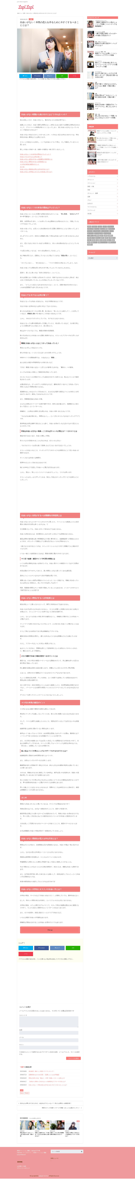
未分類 (89, 213)
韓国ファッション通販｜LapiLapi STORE (28, 1150)
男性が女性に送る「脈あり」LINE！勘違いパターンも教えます (47, 1078)
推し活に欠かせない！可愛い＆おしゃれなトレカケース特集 (106, 139)
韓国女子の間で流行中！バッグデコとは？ (106, 153)
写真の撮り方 (91, 237)
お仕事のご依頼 (21, 1166)
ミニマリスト (105, 231)
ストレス (97, 228)
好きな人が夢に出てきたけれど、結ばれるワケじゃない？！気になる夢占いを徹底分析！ (46, 1103)
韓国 (89, 242)
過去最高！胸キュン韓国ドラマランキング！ (41, 1071)
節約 (101, 240)
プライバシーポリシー (23, 1168)
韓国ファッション (102, 242)
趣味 (113, 240)
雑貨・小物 (91, 186)
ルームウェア (107, 233)
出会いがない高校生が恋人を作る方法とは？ (34, 169)
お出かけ (90, 203)
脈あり (109, 240)
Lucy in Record (21, 1154)
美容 (89, 190)
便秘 (105, 235)
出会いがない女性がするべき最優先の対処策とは (36, 159)
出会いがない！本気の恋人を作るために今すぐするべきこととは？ (48, 1085)
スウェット (110, 226)
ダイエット (91, 179)
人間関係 (97, 235)
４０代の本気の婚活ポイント (29, 164)
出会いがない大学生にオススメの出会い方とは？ (36, 172)
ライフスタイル (92, 207)
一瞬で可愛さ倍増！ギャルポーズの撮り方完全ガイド (106, 161)
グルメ (89, 200)
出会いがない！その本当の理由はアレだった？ (35, 154)
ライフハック (91, 210)
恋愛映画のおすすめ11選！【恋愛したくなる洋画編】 (44, 1074)
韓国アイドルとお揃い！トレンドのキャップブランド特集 (106, 132)
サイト (21, 1044)
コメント (23, 1015)
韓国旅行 (90, 244)
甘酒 (97, 240)
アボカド (94, 226)
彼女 (23, 1093)
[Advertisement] (50, 95)
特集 (93, 240)
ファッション (91, 183)
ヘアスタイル (91, 176)
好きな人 (98, 237)
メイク (111, 231)
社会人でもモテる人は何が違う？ (31, 157)
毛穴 (114, 237)
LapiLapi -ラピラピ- (44, 1176)
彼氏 (28, 1093)
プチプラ (90, 231)
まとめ (22, 167)
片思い (89, 240)
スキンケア (90, 228)
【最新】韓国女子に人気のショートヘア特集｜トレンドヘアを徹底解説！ (106, 147)
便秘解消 (110, 235)
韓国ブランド (112, 242)
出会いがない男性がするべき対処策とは (33, 162)
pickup (89, 226)
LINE (62, 76)
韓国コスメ (94, 242)
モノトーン (90, 233)
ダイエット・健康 (93, 193)
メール (74, 76)
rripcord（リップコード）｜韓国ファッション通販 (31, 1152)
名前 (20, 1030)
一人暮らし (90, 235)
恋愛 (22, 1067)
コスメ (104, 226)
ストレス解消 (104, 228)
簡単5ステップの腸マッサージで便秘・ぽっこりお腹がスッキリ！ (61, 1108)
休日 (102, 235)
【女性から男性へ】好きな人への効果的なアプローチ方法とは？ (47, 1081)
